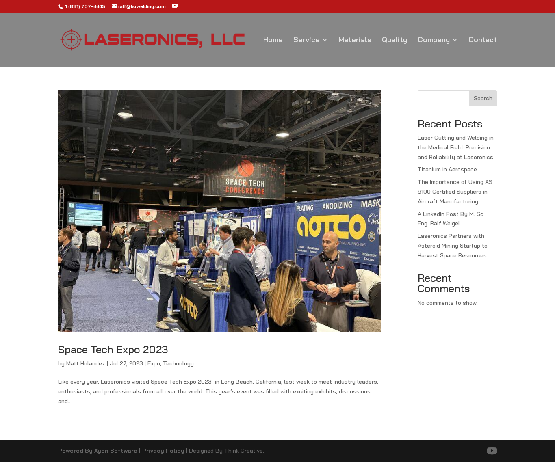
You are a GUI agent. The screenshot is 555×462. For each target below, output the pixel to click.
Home (273, 40)
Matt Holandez (85, 363)
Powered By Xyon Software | (100, 450)
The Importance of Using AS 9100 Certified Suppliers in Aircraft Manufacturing (455, 191)
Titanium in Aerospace (447, 169)
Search (483, 98)
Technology (178, 363)
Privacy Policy (163, 450)
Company (434, 40)
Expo (153, 363)
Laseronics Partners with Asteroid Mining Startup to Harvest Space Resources (453, 245)
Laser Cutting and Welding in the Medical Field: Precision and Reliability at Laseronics (456, 147)
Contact (482, 40)
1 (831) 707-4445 (84, 6)
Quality (394, 40)
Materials (354, 40)
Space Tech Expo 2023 (114, 349)
